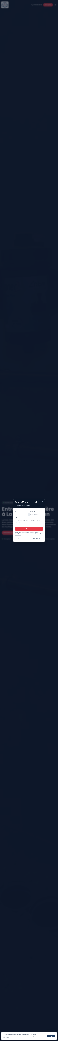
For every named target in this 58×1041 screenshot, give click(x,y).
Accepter (51, 1036)
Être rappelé (29, 528)
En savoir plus (18, 535)
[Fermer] (42, 501)
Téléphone (32, 511)
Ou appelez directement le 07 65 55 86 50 (30, 538)
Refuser (43, 1036)
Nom (16, 511)
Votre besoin (18, 517)
